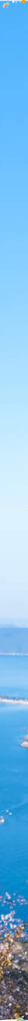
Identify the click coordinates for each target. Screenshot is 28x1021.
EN (26, 1)
